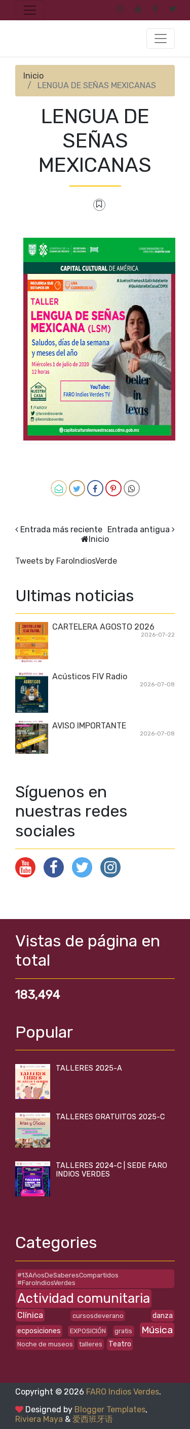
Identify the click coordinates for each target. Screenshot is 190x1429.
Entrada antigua (138, 529)
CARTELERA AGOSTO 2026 (103, 627)
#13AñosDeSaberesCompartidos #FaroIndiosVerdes (68, 1279)
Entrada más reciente (61, 529)
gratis (123, 1331)
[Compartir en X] (77, 488)
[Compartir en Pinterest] (113, 488)
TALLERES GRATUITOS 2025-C (110, 1117)
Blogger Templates (109, 1409)
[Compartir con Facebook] (95, 488)
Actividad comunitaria (83, 1298)
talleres (90, 1344)
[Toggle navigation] (30, 10)
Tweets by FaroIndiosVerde (66, 561)
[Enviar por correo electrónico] (59, 488)
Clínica (30, 1315)
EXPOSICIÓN (88, 1331)
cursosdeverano (98, 1316)
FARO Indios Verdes (122, 1392)
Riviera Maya (39, 1419)
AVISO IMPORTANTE (89, 725)
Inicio (33, 76)
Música (157, 1330)
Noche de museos (45, 1344)
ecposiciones (39, 1331)
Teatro (119, 1344)
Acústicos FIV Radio (89, 676)
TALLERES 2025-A (89, 1068)
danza (163, 1315)
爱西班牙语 (92, 1419)
